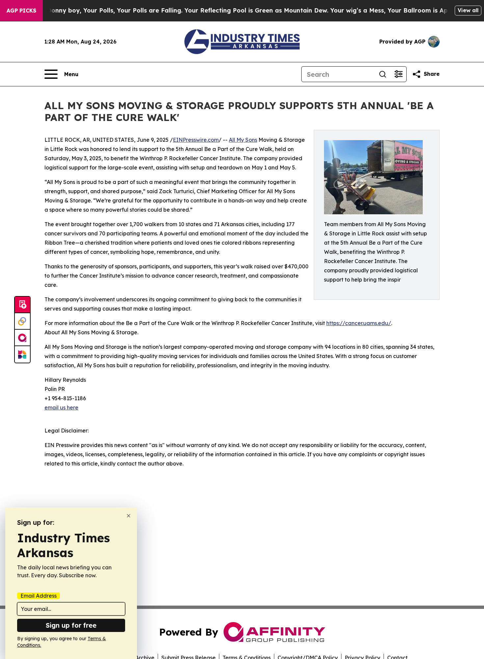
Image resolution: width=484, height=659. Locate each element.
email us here (61, 407)
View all (468, 10)
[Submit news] (22, 305)
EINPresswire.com (196, 139)
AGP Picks (21, 10)
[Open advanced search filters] (398, 74)
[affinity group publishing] (22, 338)
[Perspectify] (22, 321)
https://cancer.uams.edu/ (358, 323)
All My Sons (243, 139)
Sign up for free (71, 625)
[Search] (382, 74)
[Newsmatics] (22, 354)
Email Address (38, 595)
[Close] (128, 516)
